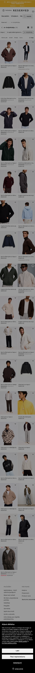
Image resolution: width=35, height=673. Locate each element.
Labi (17, 651)
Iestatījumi (17, 663)
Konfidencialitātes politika (9, 643)
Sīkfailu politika (22, 641)
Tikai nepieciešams (17, 657)
